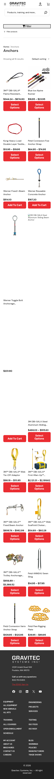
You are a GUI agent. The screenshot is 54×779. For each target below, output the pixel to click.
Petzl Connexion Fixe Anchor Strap (38, 142)
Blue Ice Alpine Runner (35, 92)
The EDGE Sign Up (20, 684)
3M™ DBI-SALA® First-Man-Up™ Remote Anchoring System (37, 473)
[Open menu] (5, 4)
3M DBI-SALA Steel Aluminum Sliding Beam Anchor (37, 423)
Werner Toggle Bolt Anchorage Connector (13, 302)
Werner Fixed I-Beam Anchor (14, 193)
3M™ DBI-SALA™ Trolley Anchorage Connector (12, 574)
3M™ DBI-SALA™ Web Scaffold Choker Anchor (39, 523)
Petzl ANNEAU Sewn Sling (38, 575)
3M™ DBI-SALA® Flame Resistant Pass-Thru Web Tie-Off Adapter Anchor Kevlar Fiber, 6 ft (13, 92)
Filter (28, 26)
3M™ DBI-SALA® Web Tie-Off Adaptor (14, 473)
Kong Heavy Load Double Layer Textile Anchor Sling (13, 142)
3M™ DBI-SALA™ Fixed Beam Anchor (13, 523)
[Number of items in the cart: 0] (48, 4)
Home (6, 46)
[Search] (45, 12)
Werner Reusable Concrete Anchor (37, 193)
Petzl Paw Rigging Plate (37, 628)
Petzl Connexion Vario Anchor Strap (14, 628)
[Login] (40, 4)
